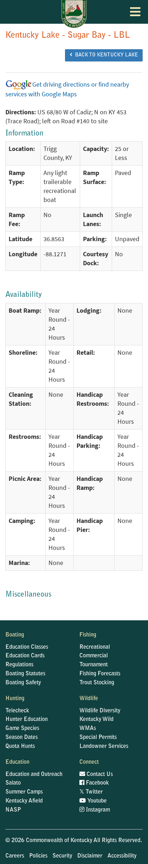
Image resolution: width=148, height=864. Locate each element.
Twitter (91, 792)
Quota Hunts (20, 746)
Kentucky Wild (96, 719)
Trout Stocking (96, 683)
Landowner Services (103, 746)
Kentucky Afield (24, 801)
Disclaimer (89, 856)
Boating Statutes (25, 674)
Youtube (96, 801)
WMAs (87, 728)
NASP (13, 810)
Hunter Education (26, 719)
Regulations (19, 665)
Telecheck (17, 711)
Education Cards (25, 656)
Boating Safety (23, 683)
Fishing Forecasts (99, 674)
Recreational (94, 647)
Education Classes (26, 647)
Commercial (93, 656)
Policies (38, 856)
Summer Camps (24, 792)
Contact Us (99, 774)
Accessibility (122, 856)
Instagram (97, 810)
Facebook (96, 783)
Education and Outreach (34, 774)
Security (62, 856)
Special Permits (98, 737)
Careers (14, 856)
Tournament (93, 665)
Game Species (22, 728)
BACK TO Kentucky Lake (105, 55)
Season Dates (21, 737)
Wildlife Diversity (99, 711)
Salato (13, 783)
